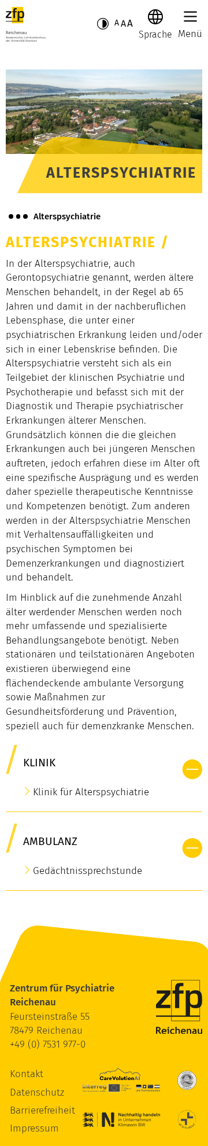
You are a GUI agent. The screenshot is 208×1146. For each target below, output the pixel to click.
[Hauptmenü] (190, 16)
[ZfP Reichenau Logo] (26, 24)
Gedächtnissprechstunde (87, 871)
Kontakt (26, 1074)
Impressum (34, 1128)
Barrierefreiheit (42, 1110)
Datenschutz (37, 1092)
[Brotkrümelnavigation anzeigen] (18, 216)
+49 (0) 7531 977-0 (48, 1044)
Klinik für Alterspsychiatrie (91, 792)
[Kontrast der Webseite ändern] (103, 24)
